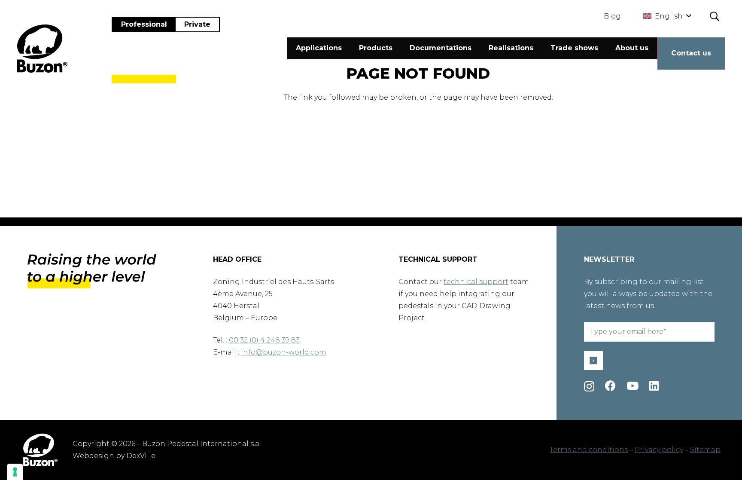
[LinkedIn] (654, 385)
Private (197, 24)
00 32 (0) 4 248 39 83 (264, 340)
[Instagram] (589, 386)
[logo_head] (42, 48)
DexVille (140, 456)
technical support (476, 282)
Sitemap (705, 450)
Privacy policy (659, 450)
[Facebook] (610, 385)
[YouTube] (632, 385)
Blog (612, 16)
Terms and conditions (589, 450)
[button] (667, 16)
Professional (144, 24)
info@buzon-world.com (283, 352)
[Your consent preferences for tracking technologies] (15, 472)
